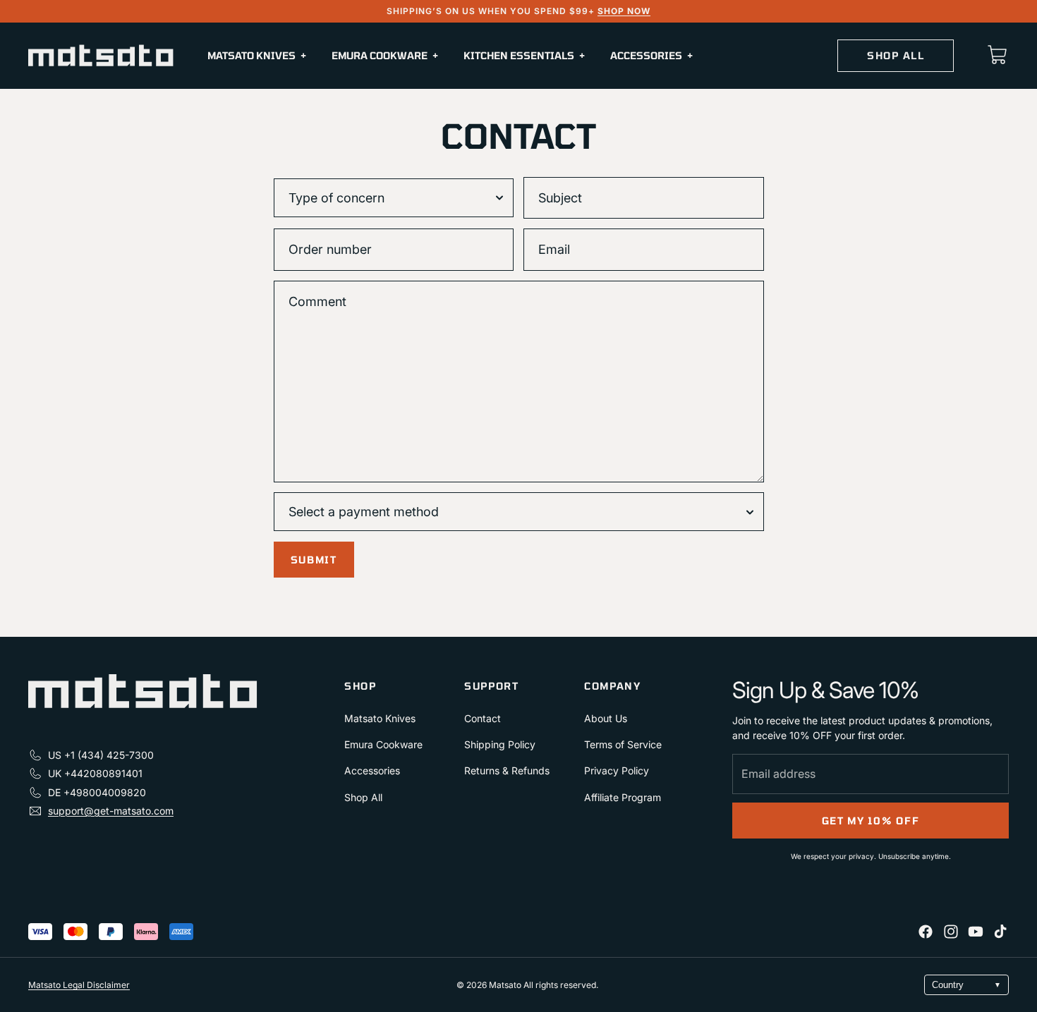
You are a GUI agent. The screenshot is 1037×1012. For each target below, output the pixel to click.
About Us (605, 718)
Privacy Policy (616, 770)
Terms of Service (623, 744)
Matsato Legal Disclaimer (79, 985)
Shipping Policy (499, 744)
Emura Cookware (383, 744)
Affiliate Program (622, 797)
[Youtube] (975, 931)
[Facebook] (925, 931)
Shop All (363, 797)
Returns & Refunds (507, 770)
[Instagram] (950, 931)
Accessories (372, 770)
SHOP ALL (896, 55)
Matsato (506, 985)
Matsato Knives (380, 718)
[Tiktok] (1000, 931)
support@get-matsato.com (111, 811)
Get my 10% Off (871, 821)
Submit (314, 560)
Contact (482, 718)
